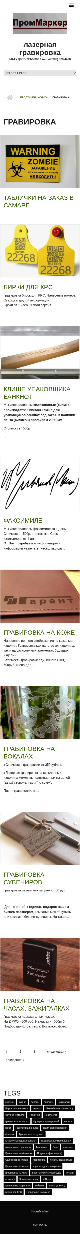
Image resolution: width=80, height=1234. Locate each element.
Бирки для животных (16, 1108)
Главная (10, 97)
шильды (9, 1102)
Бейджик (39, 1185)
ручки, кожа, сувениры (18, 1147)
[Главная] (40, 23)
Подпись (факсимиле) (49, 1153)
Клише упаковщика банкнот (37, 392)
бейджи (35, 1102)
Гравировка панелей (27, 1127)
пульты (70, 1172)
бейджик (48, 1102)
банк (55, 1147)
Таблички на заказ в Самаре (39, 201)
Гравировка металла (16, 1166)
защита (68, 1121)
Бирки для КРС (28, 286)
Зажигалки (64, 1102)
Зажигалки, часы (28, 1179)
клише (22, 1102)
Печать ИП (50, 1114)
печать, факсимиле (61, 1159)
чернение (68, 1147)
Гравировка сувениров (24, 878)
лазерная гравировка (40, 48)
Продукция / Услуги (34, 97)
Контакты (40, 1224)
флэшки (9, 1134)
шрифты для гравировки (47, 1166)
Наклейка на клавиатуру (60, 1108)
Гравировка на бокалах (29, 752)
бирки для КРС (13, 1192)
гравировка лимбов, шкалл (56, 1140)
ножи (8, 1127)
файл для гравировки (55, 1127)
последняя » (15, 1059)
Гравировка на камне (38, 1192)
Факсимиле (23, 520)
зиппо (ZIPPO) (57, 1185)
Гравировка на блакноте (18, 1153)
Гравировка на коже (39, 632)
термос (37, 1108)
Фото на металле (14, 1114)
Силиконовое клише (16, 1159)
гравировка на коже (16, 1172)
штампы (10, 1179)
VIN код (47, 1179)
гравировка (39, 1159)
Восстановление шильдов (46, 1172)
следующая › (56, 1051)
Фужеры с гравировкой (46, 1121)
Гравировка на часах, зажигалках (37, 1004)
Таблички (34, 1114)
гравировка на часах (17, 1121)
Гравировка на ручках (31, 1134)
